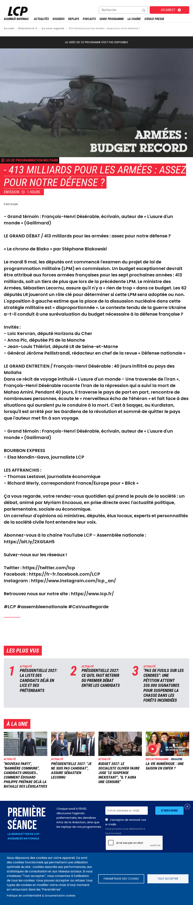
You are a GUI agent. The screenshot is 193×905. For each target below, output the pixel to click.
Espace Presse (154, 19)
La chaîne (134, 19)
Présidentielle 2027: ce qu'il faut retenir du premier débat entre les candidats (101, 678)
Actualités (41, 19)
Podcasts (89, 19)
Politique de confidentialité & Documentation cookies (41, 895)
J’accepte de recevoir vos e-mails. (125, 826)
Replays (73, 19)
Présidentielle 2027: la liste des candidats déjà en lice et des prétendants (38, 680)
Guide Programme (112, 19)
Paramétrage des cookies (121, 879)
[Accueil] (16, 19)
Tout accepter (168, 879)
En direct (168, 10)
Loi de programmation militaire (32, 160)
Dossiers (58, 19)
